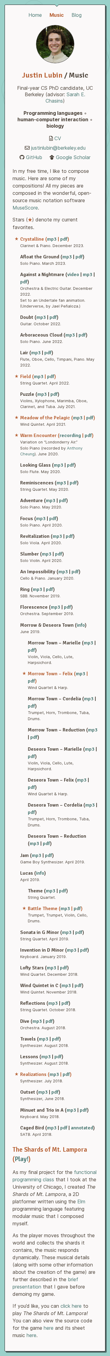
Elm (81, 1201)
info (81, 625)
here (48, 1328)
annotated (82, 1128)
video (73, 275)
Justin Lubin (42, 75)
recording (70, 435)
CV (57, 138)
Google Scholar (73, 157)
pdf (64, 239)
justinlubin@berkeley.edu (58, 148)
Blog (77, 15)
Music (57, 15)
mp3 (52, 239)
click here (71, 1306)
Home (35, 15)
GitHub (34, 157)
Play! (21, 1159)
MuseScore (25, 208)
